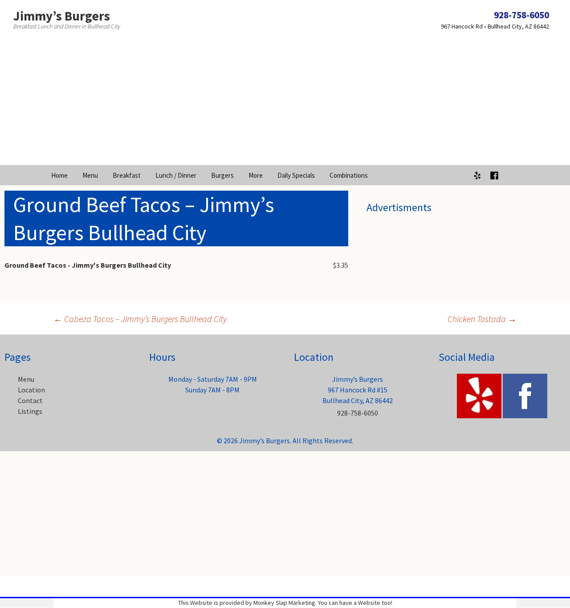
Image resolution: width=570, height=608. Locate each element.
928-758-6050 (521, 15)
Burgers (222, 175)
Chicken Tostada (482, 318)
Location (31, 389)
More (255, 175)
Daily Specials (296, 175)
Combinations (349, 175)
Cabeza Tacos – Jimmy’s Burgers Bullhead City (140, 318)
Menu (90, 175)
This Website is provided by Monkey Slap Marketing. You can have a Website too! (285, 603)
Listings (30, 411)
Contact (30, 400)
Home (59, 175)
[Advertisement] (285, 103)
